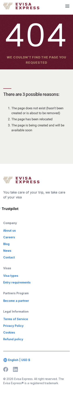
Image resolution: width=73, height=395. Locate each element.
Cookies (9, 332)
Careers (9, 237)
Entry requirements (17, 282)
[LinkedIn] (15, 369)
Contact (9, 257)
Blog (6, 244)
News (7, 250)
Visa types (10, 275)
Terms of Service (15, 319)
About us (9, 230)
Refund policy (13, 339)
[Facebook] (5, 369)
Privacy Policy (13, 325)
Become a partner (16, 300)
